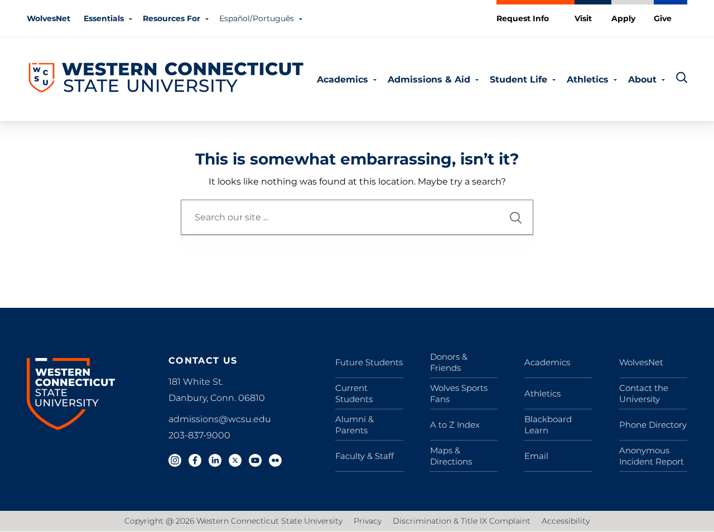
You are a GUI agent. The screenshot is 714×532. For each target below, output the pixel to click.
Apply (623, 18)
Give (663, 18)
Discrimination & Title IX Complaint (461, 521)
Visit (583, 18)
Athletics (588, 79)
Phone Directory (653, 424)
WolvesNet (48, 18)
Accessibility (566, 521)
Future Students (369, 362)
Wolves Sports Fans (459, 393)
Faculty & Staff (364, 456)
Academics (342, 79)
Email (536, 456)
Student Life (518, 79)
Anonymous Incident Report (651, 456)
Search (516, 218)
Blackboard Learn (548, 425)
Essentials (104, 18)
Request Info (522, 18)
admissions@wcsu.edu (219, 419)
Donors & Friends (448, 362)
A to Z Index (455, 424)
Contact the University (643, 393)
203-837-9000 (199, 435)
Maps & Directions (451, 456)
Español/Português (256, 18)
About (642, 79)
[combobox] (357, 217)
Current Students (354, 393)
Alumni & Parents (354, 425)
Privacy (368, 521)
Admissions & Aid (429, 79)
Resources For (171, 18)
